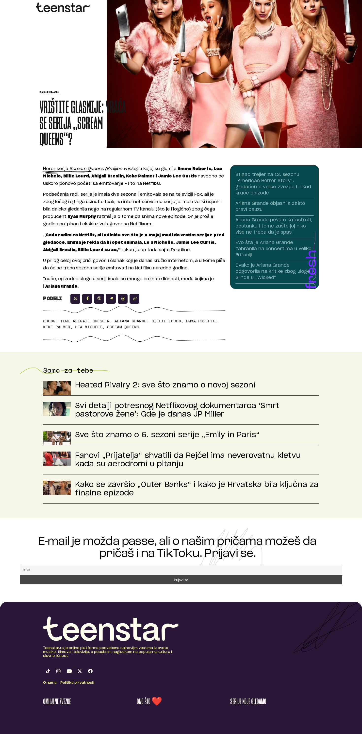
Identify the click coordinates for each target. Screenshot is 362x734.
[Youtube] (69, 671)
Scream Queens (123, 327)
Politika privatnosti (77, 683)
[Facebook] (90, 671)
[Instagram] (312, 7)
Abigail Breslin (91, 321)
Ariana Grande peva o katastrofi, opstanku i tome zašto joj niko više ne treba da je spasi (273, 226)
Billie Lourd (166, 321)
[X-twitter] (79, 671)
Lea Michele (88, 327)
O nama (50, 683)
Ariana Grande (131, 321)
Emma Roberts (200, 321)
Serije (49, 92)
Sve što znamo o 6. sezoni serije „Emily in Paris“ (167, 435)
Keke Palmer (56, 327)
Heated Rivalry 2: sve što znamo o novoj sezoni (165, 385)
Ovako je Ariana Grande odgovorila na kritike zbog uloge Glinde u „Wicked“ (272, 271)
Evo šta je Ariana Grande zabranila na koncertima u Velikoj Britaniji (274, 249)
